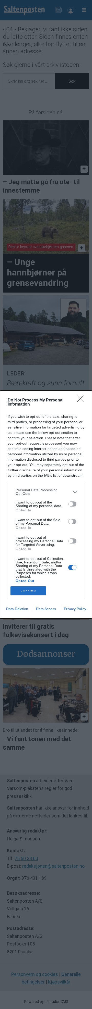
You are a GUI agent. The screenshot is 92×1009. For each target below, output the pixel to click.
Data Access (46, 609)
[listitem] (46, 491)
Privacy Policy (75, 609)
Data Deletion (17, 609)
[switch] (72, 504)
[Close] (82, 400)
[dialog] (46, 504)
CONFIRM (28, 590)
